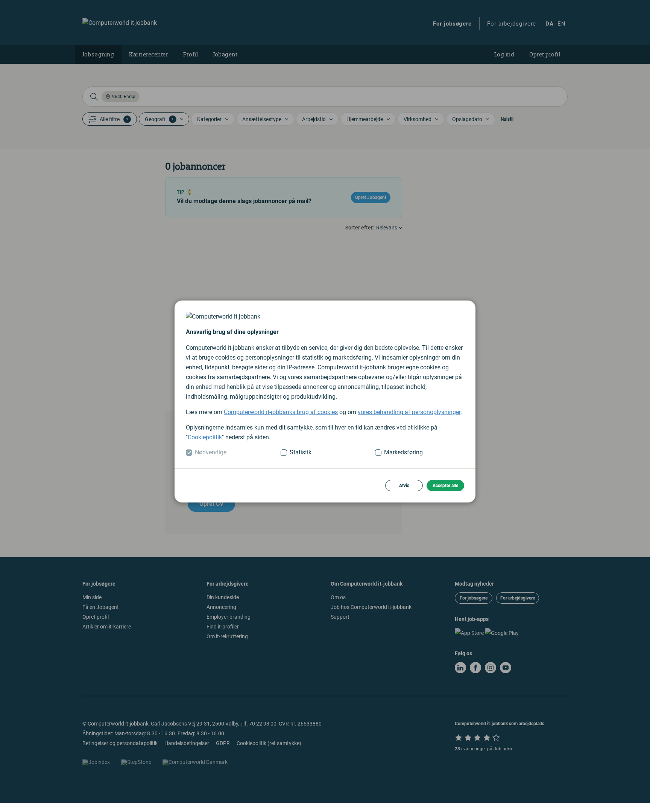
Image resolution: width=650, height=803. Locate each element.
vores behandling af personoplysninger (409, 412)
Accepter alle (445, 485)
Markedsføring (403, 452)
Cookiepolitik (205, 437)
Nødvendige (210, 452)
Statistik (300, 452)
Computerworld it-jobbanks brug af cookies (281, 412)
